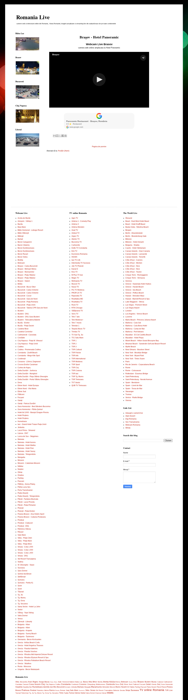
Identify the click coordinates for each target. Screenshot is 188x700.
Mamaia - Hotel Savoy (26, 451)
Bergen (128, 230)
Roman (62, 690)
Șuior (20, 586)
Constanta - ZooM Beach (27, 353)
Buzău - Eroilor (24, 323)
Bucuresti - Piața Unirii (26, 305)
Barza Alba (87, 682)
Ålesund (128, 218)
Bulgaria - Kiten (24, 624)
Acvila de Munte (24, 218)
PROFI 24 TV (77, 293)
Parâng (21, 478)
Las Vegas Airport (132, 308)
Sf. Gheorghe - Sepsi (26, 565)
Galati (148, 684)
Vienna (128, 400)
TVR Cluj (75, 368)
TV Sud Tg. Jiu (77, 335)
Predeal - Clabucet (25, 523)
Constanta (66, 684)
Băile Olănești (23, 233)
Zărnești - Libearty (25, 622)
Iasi (51, 687)
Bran (135, 682)
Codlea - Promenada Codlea (29, 350)
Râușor (21, 532)
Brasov (140, 682)
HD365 (74, 257)
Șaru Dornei (22, 571)
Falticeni (136, 684)
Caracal (25, 684)
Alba (17, 682)
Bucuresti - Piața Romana (28, 302)
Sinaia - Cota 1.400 (25, 553)
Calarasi (160, 682)
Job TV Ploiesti (77, 266)
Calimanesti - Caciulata (27, 335)
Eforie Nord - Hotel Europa (28, 385)
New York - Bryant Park (134, 356)
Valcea (77, 693)
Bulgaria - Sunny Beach (27, 634)
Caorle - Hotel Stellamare (135, 248)
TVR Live (169, 690)
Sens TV (75, 314)
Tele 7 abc (76, 317)
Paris (127, 362)
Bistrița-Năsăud (109, 682)
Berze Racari (23, 254)
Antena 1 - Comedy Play (81, 221)
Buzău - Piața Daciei (26, 326)
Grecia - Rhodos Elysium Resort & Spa (33, 657)
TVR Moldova (77, 362)
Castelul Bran (23, 329)
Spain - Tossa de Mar (133, 389)
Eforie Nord (128, 684)
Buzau (154, 682)
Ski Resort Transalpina (27, 559)
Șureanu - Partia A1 (25, 583)
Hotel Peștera (23, 415)
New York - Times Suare (135, 359)
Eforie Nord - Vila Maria (27, 389)
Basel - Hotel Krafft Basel (135, 224)
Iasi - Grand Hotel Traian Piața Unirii (32, 424)
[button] (143, 58)
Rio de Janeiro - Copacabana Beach (140, 364)
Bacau (47, 682)
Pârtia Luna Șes (24, 487)
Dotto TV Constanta (79, 248)
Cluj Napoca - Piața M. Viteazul (30, 341)
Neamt (123, 687)
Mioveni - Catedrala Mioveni (29, 463)
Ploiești (21, 508)
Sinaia (92, 690)
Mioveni (21, 460)
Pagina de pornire (99, 147)
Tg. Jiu (20, 595)
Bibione (128, 239)
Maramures (96, 687)
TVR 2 (74, 344)
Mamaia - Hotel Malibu (27, 445)
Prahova (25, 690)
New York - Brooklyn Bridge (136, 353)
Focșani (21, 397)
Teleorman (25, 693)
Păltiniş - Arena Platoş (26, 484)
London (128, 311)
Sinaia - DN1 (23, 556)
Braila (131, 682)
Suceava (21, 568)
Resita (57, 690)
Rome (127, 368)
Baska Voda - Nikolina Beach (137, 227)
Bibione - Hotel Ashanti (134, 242)
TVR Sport (76, 364)
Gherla (153, 684)
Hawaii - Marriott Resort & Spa (137, 299)
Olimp (20, 472)
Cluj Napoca (50, 684)
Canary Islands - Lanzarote (136, 254)
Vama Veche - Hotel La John (29, 607)
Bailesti (71, 682)
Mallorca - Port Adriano (134, 332)
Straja (127, 690)
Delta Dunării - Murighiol (27, 374)
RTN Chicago (77, 308)
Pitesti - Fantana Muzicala (28, 499)
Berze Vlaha (22, 257)
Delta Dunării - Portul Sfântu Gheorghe (33, 379)
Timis (61, 693)
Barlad (20, 239)
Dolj (121, 684)
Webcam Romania (132, 425)
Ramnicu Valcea (43, 690)
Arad (30, 682)
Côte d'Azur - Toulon (133, 272)
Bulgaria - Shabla (132, 245)
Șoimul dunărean (24, 574)
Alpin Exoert (130, 416)
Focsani (142, 684)
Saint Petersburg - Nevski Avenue (138, 379)
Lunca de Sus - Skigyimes (28, 436)
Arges (35, 682)
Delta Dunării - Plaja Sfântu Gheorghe (33, 377)
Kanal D (75, 269)
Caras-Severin (35, 684)
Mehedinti (105, 687)
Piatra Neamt (151, 687)
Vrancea (98, 693)
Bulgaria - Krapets (25, 631)
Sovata (122, 690)
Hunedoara (22, 421)
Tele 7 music (77, 323)
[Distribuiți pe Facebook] (62, 135)
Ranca (52, 690)
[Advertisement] (99, 176)
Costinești (22, 359)
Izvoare (67, 687)
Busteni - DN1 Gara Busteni (29, 317)
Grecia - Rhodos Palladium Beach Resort (34, 660)
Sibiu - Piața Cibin (25, 538)
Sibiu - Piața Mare (25, 541)
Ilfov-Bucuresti (59, 687)
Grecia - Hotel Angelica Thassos (30, 645)
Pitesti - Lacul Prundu (26, 502)
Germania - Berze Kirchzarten (29, 639)
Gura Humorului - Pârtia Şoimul (30, 409)
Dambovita (110, 684)
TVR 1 (74, 341)
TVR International (78, 359)
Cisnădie (21, 338)
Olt (128, 687)
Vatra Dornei (23, 616)
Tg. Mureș (22, 598)
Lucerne (128, 317)
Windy (127, 428)
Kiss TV (75, 272)
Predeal (21, 520)
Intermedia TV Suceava (81, 263)
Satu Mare (22, 535)
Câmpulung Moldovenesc (96, 684)
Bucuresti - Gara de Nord (27, 299)
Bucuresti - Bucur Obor (27, 287)
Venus (20, 619)
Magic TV (75, 278)
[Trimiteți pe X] (59, 135)
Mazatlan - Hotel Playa (134, 338)
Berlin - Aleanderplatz (134, 233)
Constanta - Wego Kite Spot (29, 356)
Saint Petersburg (132, 377)
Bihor (95, 682)
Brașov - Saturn (24, 281)
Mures (118, 687)
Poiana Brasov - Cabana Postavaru (32, 517)
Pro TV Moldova (78, 290)
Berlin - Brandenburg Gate (135, 236)
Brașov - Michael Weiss (27, 269)
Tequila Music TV (78, 329)
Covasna (82, 684)
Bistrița (20, 260)
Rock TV (75, 305)
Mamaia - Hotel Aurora (27, 442)
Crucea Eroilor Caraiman (28, 364)
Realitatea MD (77, 299)
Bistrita (100, 682)
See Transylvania (132, 422)
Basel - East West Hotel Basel (137, 221)
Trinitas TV (76, 332)
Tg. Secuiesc (23, 604)
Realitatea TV (77, 302)
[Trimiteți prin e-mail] (54, 135)
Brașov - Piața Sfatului (26, 275)
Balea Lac (79, 682)
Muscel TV (76, 284)
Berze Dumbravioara (26, 248)
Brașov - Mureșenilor (26, 272)
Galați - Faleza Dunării (27, 403)
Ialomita (46, 687)
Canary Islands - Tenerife (135, 257)
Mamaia (21, 439)
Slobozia (116, 690)
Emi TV (74, 251)
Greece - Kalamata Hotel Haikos (138, 284)
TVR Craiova (77, 370)
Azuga (41, 682)
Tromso (128, 394)
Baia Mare (22, 227)
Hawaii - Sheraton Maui (134, 296)
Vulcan (104, 693)
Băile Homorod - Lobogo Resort (30, 230)
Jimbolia (21, 427)
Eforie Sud (22, 391)
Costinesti (74, 684)
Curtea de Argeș (24, 368)
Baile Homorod (63, 682)
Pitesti (159, 687)
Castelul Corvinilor (25, 332)
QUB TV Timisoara (79, 385)
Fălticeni (21, 394)
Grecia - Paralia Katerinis (28, 649)
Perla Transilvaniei (25, 490)
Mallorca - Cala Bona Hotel (136, 326)
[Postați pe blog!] (57, 135)
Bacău (20, 224)
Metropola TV (77, 281)
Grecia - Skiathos (24, 663)
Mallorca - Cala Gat (133, 323)
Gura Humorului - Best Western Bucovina (34, 406)
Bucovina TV (77, 242)
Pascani (21, 481)
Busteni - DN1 (23, 314)
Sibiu (87, 690)
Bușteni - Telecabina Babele (29, 320)
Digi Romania (130, 419)
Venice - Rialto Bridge (134, 397)
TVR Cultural (77, 350)
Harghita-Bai (27, 687)
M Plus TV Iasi (77, 275)
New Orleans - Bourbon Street (137, 350)
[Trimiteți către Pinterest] (65, 135)
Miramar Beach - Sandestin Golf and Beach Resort (145, 344)
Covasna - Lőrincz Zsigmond (29, 362)
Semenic (82, 690)
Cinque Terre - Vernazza (135, 278)
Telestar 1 (75, 326)
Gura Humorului (167, 684)
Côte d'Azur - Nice (132, 266)
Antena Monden (78, 227)
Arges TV (75, 236)
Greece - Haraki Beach (134, 287)
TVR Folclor (76, 353)
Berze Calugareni (25, 242)
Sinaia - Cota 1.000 (25, 547)
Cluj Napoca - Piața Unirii (28, 344)
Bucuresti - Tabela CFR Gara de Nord (32, 308)
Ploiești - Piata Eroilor (26, 511)
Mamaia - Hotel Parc (26, 448)
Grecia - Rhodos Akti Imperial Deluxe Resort (35, 654)
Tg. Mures (38, 693)
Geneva (128, 281)
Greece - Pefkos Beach (134, 293)
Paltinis (132, 687)
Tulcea (71, 693)
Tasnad (18, 693)
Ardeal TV (75, 233)
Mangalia (21, 457)
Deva (20, 383)
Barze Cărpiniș (24, 245)
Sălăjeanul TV (77, 311)
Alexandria (23, 682)
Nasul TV (75, 287)
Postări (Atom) (63, 151)
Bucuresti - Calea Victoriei (28, 290)
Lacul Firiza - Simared (26, 430)
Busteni (21, 311)
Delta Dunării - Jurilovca (27, 370)
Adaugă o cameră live (134, 413)
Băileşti (21, 236)
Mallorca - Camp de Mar (135, 329)
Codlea (21, 347)
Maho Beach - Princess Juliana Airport (140, 320)
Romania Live (33, 17)
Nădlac (20, 466)
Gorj (158, 684)
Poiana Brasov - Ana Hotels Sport (31, 514)
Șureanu (21, 580)
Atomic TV (76, 239)
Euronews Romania (79, 254)
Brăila (20, 284)
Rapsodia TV (77, 296)
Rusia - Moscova (24, 666)
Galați (20, 400)
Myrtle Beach (130, 347)
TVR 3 (74, 347)
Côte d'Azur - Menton (133, 263)
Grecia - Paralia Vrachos (27, 651)
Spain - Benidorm (132, 383)
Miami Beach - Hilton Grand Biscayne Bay (142, 341)
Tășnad (21, 592)
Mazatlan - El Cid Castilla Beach (138, 335)
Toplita (66, 693)
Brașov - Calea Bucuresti (27, 266)
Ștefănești (22, 577)
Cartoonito (76, 245)
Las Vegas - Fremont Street (136, 305)
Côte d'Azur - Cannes (133, 260)
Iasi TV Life (76, 260)
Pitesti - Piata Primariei (27, 505)
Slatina (20, 562)
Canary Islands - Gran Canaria (137, 251)
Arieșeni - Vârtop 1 (25, 221)
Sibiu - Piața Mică (25, 544)
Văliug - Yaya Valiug (26, 613)
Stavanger (129, 391)
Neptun (21, 469)
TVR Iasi (75, 374)
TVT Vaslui (76, 383)
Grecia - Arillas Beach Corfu (29, 643)
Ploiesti (163, 687)
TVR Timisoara (77, 379)
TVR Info (75, 356)
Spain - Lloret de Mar (133, 385)
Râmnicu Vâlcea (24, 529)
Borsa (118, 682)
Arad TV (75, 230)
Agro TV (75, 218)
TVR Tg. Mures (77, 377)
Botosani (21, 263)
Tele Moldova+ (77, 320)
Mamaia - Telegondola (27, 454)
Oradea (21, 475)
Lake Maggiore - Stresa (134, 302)
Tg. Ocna (21, 601)
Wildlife (110, 693)
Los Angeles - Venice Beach (136, 314)
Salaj (67, 690)
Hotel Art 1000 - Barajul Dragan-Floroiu (33, 412)
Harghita (18, 687)
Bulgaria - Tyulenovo (26, 637)
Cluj (43, 684)
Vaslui (20, 610)
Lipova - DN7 (23, 433)
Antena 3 (75, 224)
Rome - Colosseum (133, 370)
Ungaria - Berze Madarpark (28, 669)
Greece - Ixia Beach (133, 290)
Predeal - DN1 (23, 526)
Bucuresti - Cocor (24, 296)
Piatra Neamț (23, 493)
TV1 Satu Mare (77, 338)
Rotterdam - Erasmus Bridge (136, 374)
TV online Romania (152, 689)
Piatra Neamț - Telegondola (29, 496)
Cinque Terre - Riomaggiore (136, 275)
